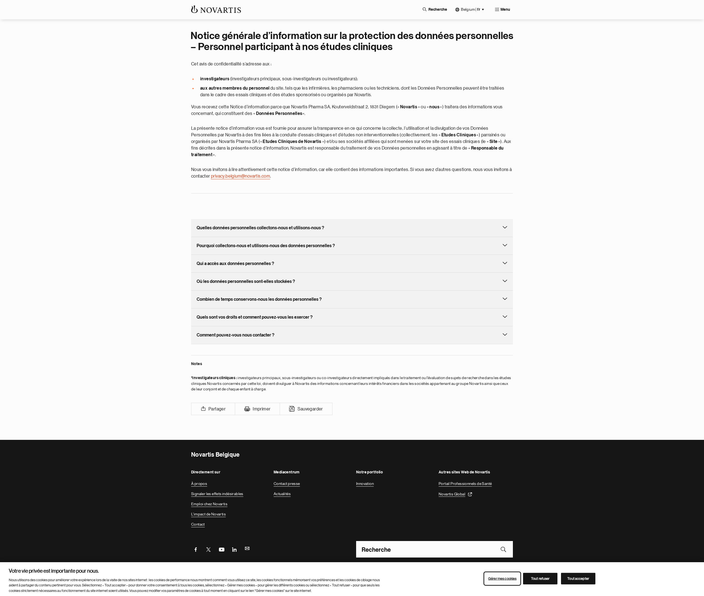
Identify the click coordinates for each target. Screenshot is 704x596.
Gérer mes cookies (502, 578)
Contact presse (287, 483)
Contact (198, 524)
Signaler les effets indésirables (217, 494)
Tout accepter (578, 578)
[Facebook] (195, 549)
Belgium (470, 9)
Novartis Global (452, 494)
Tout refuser (540, 578)
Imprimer (261, 409)
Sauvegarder (310, 409)
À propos (199, 483)
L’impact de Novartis (208, 514)
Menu (505, 10)
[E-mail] (247, 549)
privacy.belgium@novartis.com (240, 176)
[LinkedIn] (234, 549)
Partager (217, 409)
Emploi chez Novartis (209, 504)
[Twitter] (208, 549)
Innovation (365, 483)
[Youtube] (221, 549)
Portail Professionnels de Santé (465, 483)
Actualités (282, 494)
